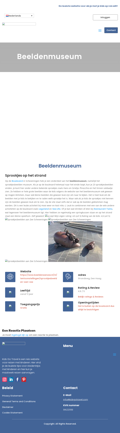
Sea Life (56, 208)
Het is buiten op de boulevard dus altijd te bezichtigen (96, 308)
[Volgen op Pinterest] (24, 379)
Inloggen (105, 17)
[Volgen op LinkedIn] (11, 379)
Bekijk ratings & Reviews (90, 296)
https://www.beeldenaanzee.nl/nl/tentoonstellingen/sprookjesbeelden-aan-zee (38, 278)
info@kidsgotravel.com (75, 399)
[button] (19, 16)
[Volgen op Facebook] (17, 379)
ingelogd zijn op (20, 335)
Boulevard (17, 181)
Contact (111, 30)
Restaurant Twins (103, 208)
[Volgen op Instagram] (4, 379)
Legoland (44, 208)
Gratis (23, 307)
